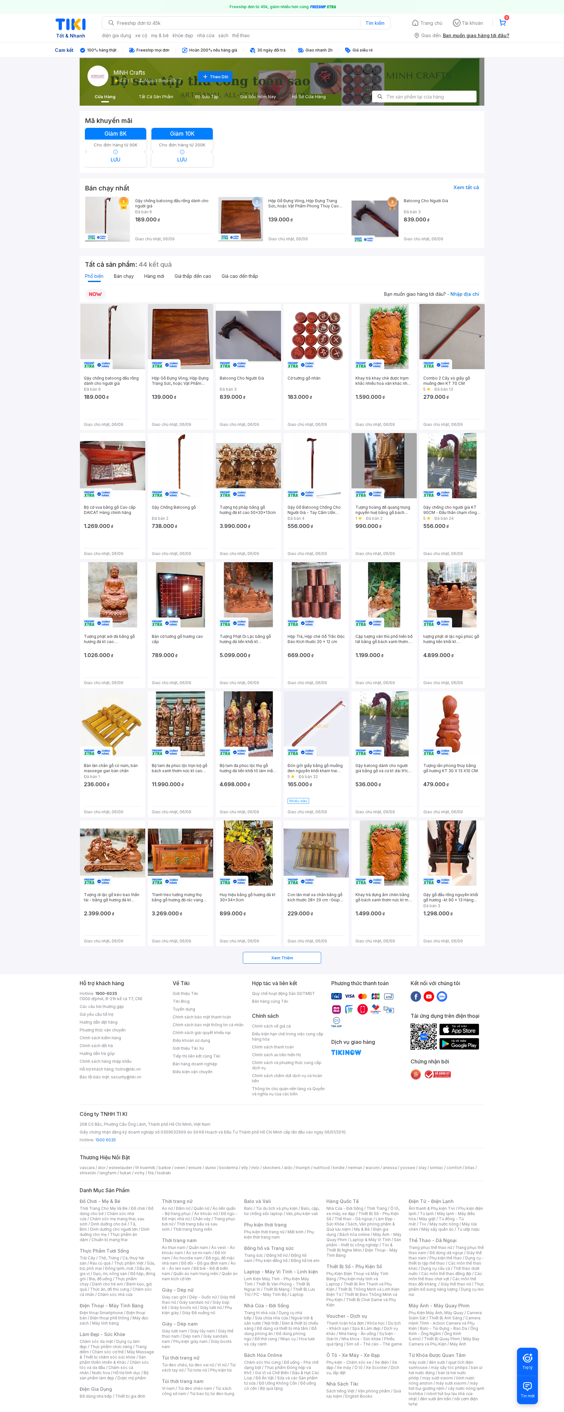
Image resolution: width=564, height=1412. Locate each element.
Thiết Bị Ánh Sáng (445, 1317)
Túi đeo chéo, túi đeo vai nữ (188, 1364)
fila (151, 1172)
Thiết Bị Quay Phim (442, 1338)
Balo (248, 1208)
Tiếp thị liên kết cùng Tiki (196, 1056)
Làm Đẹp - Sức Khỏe (102, 1334)
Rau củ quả (100, 1263)
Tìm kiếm (375, 23)
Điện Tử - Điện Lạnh (431, 1201)
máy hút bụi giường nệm (443, 1386)
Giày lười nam (174, 1331)
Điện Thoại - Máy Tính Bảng (111, 1305)
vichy (139, 1172)
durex (210, 1167)
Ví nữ (222, 1364)
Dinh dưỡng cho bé (109, 1224)
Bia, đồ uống (100, 1278)
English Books (358, 1396)
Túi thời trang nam (182, 1381)
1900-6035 (106, 993)
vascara (87, 1167)
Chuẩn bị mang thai (109, 1239)
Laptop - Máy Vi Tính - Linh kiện (281, 1271)
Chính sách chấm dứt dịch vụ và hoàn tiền (287, 1078)
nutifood (321, 1167)
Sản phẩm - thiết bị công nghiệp (363, 1242)
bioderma (228, 1167)
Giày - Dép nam (179, 1324)
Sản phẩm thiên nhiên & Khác (113, 1360)
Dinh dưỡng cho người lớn (114, 1229)
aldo (288, 1167)
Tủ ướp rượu (468, 1229)
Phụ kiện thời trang (265, 1224)
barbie (165, 1167)
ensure (195, 1167)
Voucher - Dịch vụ (346, 1316)
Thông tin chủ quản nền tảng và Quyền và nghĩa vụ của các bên (288, 1091)
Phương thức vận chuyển (103, 1030)
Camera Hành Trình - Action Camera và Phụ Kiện (444, 1323)
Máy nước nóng (444, 1224)
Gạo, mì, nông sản (110, 1273)
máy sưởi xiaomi (451, 1383)
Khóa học (376, 1323)
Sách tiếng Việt (340, 1391)
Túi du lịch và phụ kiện (277, 1208)
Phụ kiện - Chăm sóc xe (348, 1362)
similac (436, 1167)
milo (255, 1167)
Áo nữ (167, 1208)
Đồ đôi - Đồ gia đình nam (204, 1263)
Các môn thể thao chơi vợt (445, 1276)
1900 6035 (105, 1139)
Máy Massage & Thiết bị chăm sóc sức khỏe (117, 1354)
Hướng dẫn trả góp (97, 1053)
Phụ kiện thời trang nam (279, 1234)
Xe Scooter (376, 1367)
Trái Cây (87, 1257)
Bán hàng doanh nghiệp (195, 1063)
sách (223, 35)
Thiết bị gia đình (130, 1396)
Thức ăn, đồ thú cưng (109, 1289)
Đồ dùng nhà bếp (96, 1396)
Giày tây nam (202, 1331)
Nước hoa (101, 1372)
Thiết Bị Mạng (276, 1289)
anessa (390, 1167)
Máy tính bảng (105, 1323)
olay (422, 1167)
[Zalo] (442, 996)
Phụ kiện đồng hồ (272, 1260)
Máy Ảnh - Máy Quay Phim (439, 1305)
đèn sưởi (437, 1362)
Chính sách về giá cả (271, 1026)
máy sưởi (417, 1362)
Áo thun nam (173, 1247)
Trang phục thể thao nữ (430, 1247)
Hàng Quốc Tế (342, 1201)
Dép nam (191, 1336)
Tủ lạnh (427, 1213)
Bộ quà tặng (271, 1388)
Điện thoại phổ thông (109, 1317)
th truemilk (145, 1167)
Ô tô (358, 1367)
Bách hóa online (354, 1234)
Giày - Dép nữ (178, 1290)
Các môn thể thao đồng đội (446, 1273)
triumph (303, 1167)
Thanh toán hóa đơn (345, 1323)
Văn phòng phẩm (374, 1391)
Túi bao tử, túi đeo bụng (212, 1393)
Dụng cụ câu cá (435, 1268)
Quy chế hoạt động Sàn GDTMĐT (283, 993)
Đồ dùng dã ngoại (446, 1252)
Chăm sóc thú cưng (262, 1362)
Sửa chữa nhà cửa (271, 1317)
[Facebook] (416, 996)
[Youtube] (429, 996)
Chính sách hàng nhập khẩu (106, 1061)
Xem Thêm (282, 957)
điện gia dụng (116, 35)
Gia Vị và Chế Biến (272, 1372)
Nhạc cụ (288, 1338)
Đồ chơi (138, 1208)
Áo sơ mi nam (199, 1252)
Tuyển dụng (184, 1009)
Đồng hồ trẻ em (305, 1260)
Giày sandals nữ (194, 1302)
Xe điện (382, 1362)
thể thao (241, 35)
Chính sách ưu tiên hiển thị (276, 1054)
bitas (470, 1167)
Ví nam (168, 1388)
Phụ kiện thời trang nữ (264, 1231)
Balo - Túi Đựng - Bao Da (443, 1328)
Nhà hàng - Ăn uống (357, 1333)
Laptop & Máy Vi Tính (370, 1239)
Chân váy (202, 1218)
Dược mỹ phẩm (132, 1377)
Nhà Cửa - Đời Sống (266, 1305)
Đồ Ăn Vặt (265, 1377)
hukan (125, 1172)
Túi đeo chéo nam (195, 1388)
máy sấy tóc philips (449, 1367)
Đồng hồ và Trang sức (269, 1248)
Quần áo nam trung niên (195, 1273)
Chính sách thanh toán (273, 1046)
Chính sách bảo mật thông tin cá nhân (208, 1024)
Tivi (422, 1224)
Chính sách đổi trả (96, 1045)
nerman (355, 1167)
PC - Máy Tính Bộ (270, 1294)
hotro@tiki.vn (128, 1069)
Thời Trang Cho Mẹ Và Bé (104, 1208)
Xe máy (344, 1367)
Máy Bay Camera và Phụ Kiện (444, 1341)
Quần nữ (201, 1208)
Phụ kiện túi (221, 1370)
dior (101, 1167)
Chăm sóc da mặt (96, 1341)
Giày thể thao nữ (456, 1284)
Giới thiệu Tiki (185, 993)
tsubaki (164, 1172)
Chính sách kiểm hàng (100, 1037)
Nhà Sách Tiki (342, 1384)
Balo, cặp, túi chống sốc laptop (282, 1211)
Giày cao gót (174, 1297)
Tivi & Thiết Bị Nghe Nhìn (359, 1247)
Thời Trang (377, 1208)
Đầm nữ (183, 1208)
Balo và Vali (257, 1201)
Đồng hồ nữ (277, 1255)
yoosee (407, 1167)
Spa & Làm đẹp (366, 1328)
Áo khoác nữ (206, 1213)
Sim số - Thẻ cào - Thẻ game (374, 1344)
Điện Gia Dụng (96, 1389)
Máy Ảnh (458, 1344)
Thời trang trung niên (192, 1229)
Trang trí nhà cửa (259, 1312)
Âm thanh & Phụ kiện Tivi (432, 1208)
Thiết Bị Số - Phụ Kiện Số (354, 1266)
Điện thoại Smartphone (101, 1312)
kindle (339, 1167)
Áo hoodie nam (187, 1257)
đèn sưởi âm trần (435, 1398)
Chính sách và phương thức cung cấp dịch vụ (286, 1065)
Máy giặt (427, 1218)
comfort (454, 1167)
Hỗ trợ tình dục (126, 1372)
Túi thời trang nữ (180, 1357)
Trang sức (253, 1255)
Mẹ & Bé (362, 1229)
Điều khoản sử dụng (191, 1040)
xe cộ (141, 35)
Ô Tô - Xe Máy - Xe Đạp (353, 1355)
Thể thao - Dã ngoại (353, 1218)
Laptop (297, 1294)
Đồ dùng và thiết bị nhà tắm (282, 1328)
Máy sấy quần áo (437, 1229)
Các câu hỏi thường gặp (102, 1006)
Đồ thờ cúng (266, 1338)
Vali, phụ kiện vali (302, 1213)
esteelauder (120, 1167)
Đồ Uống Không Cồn (278, 1383)
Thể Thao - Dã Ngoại (433, 1240)
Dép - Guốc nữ (203, 1297)
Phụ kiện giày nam (190, 1341)
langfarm (108, 1172)
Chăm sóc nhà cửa (115, 1294)
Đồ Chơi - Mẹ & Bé (100, 1201)
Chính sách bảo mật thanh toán (202, 1016)
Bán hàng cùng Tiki (270, 1001)
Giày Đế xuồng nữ (198, 1312)
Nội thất (271, 1323)
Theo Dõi (219, 76)
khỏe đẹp (183, 35)
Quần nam (198, 1247)
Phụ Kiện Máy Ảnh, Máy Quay (436, 1312)
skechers (272, 1167)
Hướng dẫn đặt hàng (99, 1022)
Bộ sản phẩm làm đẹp (114, 1375)
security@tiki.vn (126, 1076)
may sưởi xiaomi (437, 1377)
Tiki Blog (181, 1001)
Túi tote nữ (197, 1370)
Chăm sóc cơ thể (108, 1351)
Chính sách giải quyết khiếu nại (202, 1032)
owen (179, 1167)
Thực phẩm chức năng (111, 1346)
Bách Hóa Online (263, 1355)
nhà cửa (205, 35)
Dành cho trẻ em (107, 1284)
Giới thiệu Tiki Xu (188, 1048)
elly (244, 1167)
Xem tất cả (466, 187)
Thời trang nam (179, 1240)
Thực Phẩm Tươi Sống (104, 1251)
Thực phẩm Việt (129, 1263)
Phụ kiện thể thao (446, 1257)
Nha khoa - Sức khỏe (361, 1338)
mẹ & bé (160, 35)
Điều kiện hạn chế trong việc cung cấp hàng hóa (287, 1036)
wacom (373, 1167)
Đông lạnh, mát (119, 1268)
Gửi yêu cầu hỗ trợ (96, 1014)
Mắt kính (296, 1231)
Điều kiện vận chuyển (192, 1071)
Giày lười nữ (211, 1307)
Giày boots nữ (183, 1307)
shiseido (88, 1172)
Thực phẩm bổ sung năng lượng (446, 1287)
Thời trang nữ (177, 1201)
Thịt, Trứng (109, 1257)
